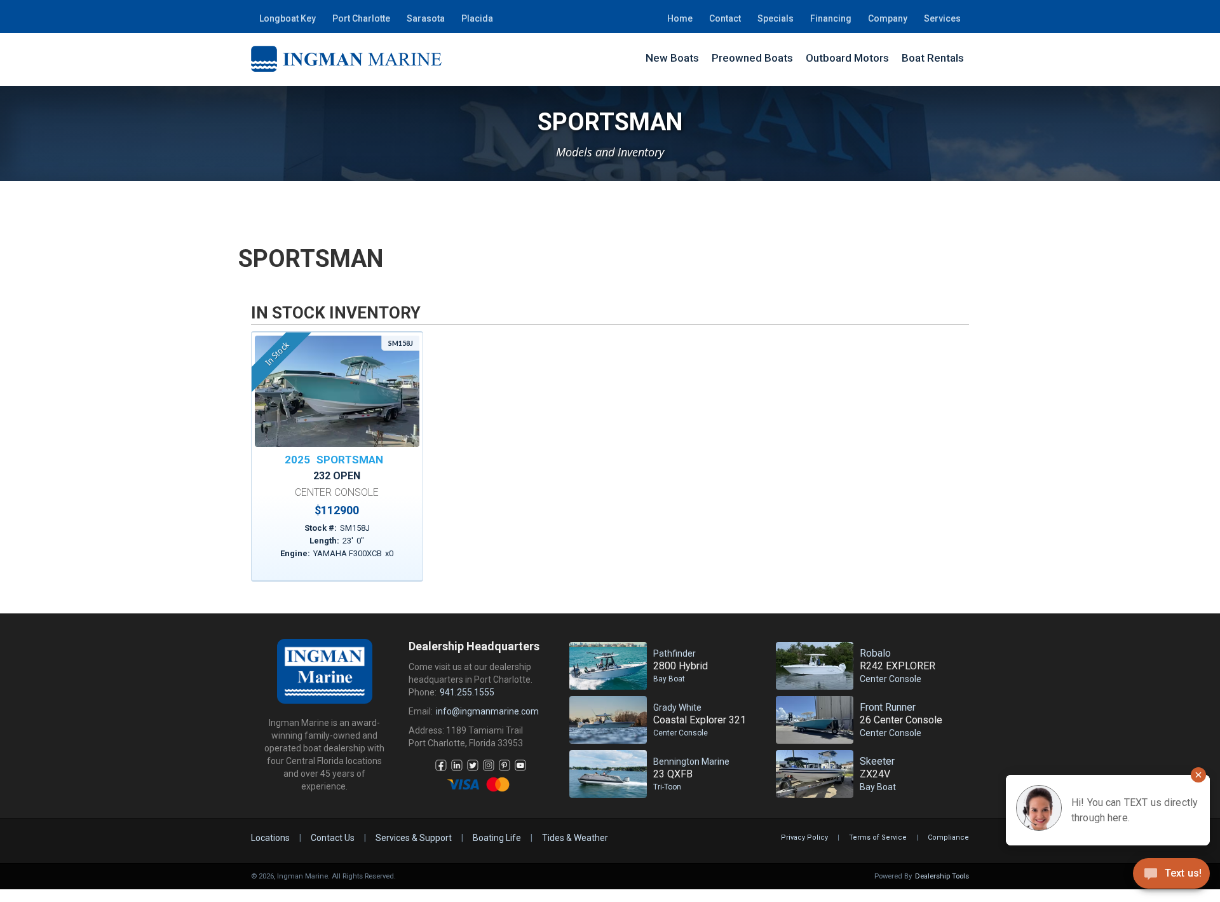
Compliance (948, 837)
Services (942, 18)
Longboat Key (287, 18)
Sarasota (426, 18)
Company (887, 18)
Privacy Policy (804, 837)
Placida (477, 18)
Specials (775, 18)
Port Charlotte (361, 18)
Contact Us (333, 838)
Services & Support (414, 838)
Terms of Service (878, 837)
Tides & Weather (575, 838)
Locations (270, 838)
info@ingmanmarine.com (487, 711)
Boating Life (497, 838)
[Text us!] (1171, 876)
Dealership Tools (942, 876)
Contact (725, 18)
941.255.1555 (467, 692)
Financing (830, 18)
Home (680, 18)
